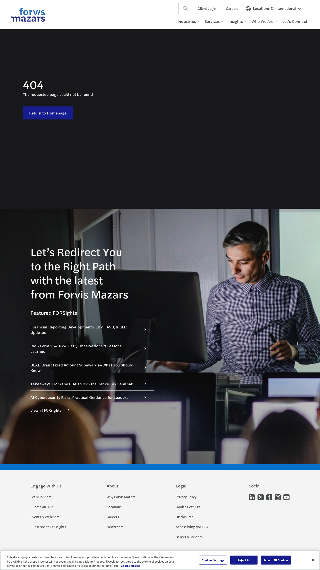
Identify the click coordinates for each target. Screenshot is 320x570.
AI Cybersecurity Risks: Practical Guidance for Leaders (79, 397)
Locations (114, 506)
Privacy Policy (186, 496)
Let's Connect (41, 496)
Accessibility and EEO (192, 526)
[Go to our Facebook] (269, 497)
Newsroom (115, 526)
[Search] (186, 8)
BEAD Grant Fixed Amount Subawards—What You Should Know (81, 367)
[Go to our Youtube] (286, 497)
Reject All (243, 560)
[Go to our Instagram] (278, 497)
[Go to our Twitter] (261, 497)
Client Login (207, 8)
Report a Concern (189, 536)
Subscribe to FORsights (48, 526)
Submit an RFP (41, 506)
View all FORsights (45, 410)
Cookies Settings (213, 560)
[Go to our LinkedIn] (252, 497)
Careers (232, 8)
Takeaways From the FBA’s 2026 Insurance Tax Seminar (81, 383)
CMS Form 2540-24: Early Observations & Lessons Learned (75, 348)
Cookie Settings (188, 506)
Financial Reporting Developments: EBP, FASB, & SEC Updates (78, 329)
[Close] (313, 560)
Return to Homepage (48, 113)
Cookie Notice (130, 565)
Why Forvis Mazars (121, 496)
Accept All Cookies (275, 560)
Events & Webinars (44, 516)
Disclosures (184, 516)
